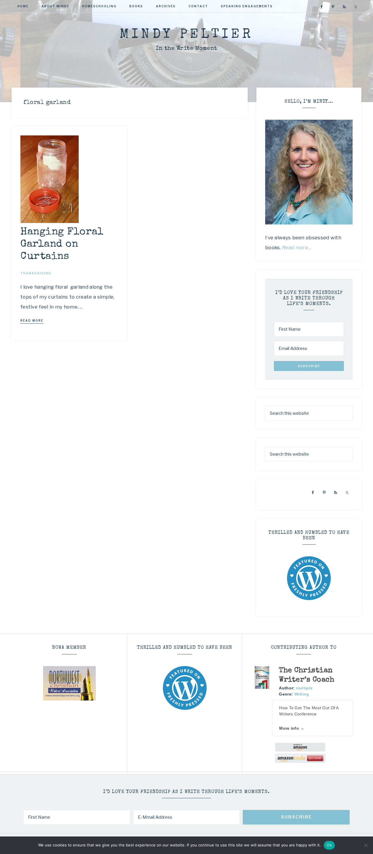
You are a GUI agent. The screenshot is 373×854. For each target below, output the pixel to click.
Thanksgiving (35, 273)
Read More (31, 320)
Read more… (297, 247)
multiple (304, 688)
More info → (291, 728)
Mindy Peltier (186, 34)
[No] (366, 845)
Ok (329, 845)
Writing (301, 694)
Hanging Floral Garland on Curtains (61, 244)
